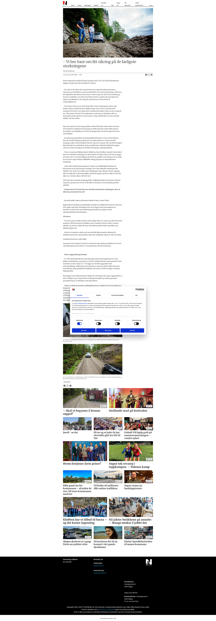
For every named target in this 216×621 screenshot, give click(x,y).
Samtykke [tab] (79, 295)
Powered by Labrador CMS (108, 618)
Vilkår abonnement (139, 4)
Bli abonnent (128, 4)
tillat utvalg (108, 330)
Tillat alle (132, 330)
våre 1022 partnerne (81, 303)
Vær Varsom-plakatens (106, 609)
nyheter (67, 382)
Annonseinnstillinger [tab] (117, 295)
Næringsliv (87, 5)
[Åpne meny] (151, 3)
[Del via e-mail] (151, 75)
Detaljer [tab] (98, 295)
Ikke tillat (83, 330)
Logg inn (118, 4)
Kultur (79, 5)
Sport (73, 5)
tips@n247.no (99, 565)
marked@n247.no (100, 573)
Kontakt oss (103, 4)
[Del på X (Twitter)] (149, 75)
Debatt (96, 5)
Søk (112, 5)
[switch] (98, 323)
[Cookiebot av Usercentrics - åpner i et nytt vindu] (136, 289)
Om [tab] (136, 295)
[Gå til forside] (65, 3)
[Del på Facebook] (146, 75)
